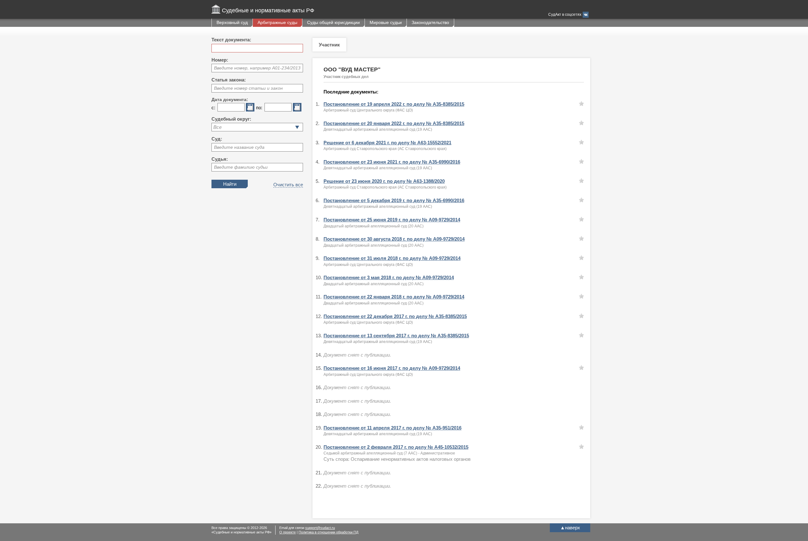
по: (259, 107)
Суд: (216, 138)
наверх (570, 527)
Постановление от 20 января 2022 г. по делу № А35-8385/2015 (394, 123)
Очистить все (288, 184)
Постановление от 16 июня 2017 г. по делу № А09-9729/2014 (392, 368)
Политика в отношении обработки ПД (328, 532)
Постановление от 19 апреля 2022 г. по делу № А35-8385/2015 (394, 104)
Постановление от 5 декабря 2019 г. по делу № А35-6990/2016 (394, 200)
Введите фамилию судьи (241, 167)
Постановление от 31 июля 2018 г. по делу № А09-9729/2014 (392, 258)
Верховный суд (232, 22)
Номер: (219, 60)
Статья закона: (228, 79)
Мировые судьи (386, 22)
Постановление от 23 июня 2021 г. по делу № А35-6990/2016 (392, 162)
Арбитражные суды (277, 22)
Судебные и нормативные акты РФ (268, 10)
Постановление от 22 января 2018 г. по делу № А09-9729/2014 (394, 296)
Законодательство (430, 22)
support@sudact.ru (320, 528)
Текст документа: (231, 39)
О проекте (287, 532)
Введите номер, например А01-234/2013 (257, 67)
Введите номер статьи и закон (248, 88)
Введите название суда (239, 147)
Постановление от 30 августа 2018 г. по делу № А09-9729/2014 (394, 239)
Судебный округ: (231, 119)
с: (213, 107)
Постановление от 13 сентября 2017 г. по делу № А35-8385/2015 (396, 335)
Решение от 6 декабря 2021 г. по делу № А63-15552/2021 (387, 142)
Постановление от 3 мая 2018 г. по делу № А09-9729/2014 (389, 277)
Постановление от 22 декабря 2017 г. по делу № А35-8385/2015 (395, 316)
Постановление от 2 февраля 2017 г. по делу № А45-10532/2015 (396, 447)
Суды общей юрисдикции (333, 22)
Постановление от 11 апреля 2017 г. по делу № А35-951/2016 (392, 427)
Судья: (219, 159)
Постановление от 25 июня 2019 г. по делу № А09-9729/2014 (392, 219)
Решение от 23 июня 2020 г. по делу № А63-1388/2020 (384, 181)
